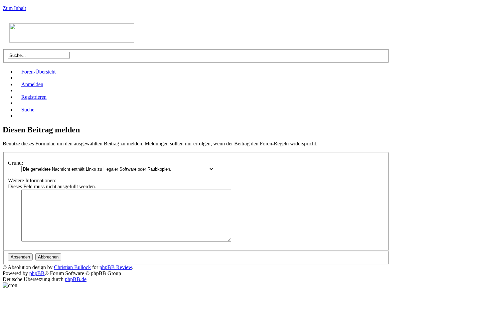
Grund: (15, 163)
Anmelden (32, 84)
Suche (27, 109)
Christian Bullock (72, 267)
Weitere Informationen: (32, 180)
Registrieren (34, 97)
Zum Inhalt (14, 8)
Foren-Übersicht (38, 72)
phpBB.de (75, 279)
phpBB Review (115, 267)
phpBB (37, 273)
